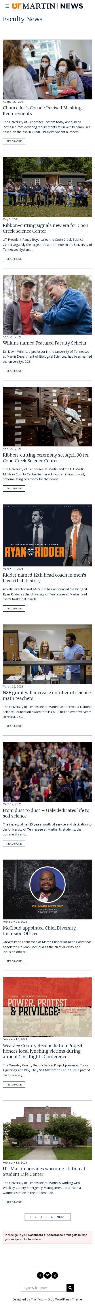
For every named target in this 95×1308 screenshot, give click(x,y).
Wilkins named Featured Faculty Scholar (45, 343)
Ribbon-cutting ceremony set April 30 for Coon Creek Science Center (46, 457)
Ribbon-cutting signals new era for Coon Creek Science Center (45, 228)
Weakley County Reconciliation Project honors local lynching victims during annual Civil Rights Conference (43, 1051)
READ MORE (14, 141)
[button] (70, 1288)
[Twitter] (47, 1275)
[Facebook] (40, 1275)
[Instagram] (54, 1275)
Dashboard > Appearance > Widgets (52, 1235)
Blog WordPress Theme (65, 1299)
